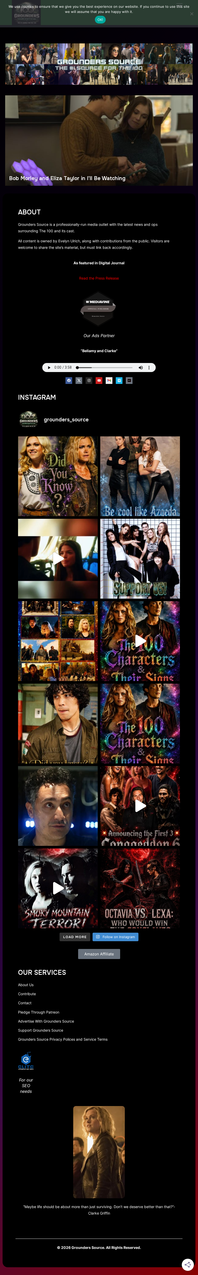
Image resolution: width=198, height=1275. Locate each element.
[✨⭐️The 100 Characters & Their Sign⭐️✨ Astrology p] (140, 723)
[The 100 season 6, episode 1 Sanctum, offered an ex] (58, 641)
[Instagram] (89, 380)
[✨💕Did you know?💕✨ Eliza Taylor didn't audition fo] (58, 476)
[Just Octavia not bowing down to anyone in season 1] (58, 559)
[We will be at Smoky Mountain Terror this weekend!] (58, 888)
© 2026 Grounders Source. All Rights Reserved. (99, 1247)
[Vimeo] (119, 380)
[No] (191, 13)
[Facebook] (68, 380)
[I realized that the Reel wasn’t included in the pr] (140, 641)
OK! (100, 20)
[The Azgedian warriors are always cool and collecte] (140, 476)
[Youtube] (99, 380)
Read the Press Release (99, 278)
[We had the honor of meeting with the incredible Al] (58, 806)
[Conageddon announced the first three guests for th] (140, 806)
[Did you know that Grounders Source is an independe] (140, 559)
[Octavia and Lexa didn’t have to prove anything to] (140, 888)
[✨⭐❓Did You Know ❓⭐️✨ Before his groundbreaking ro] (58, 723)
